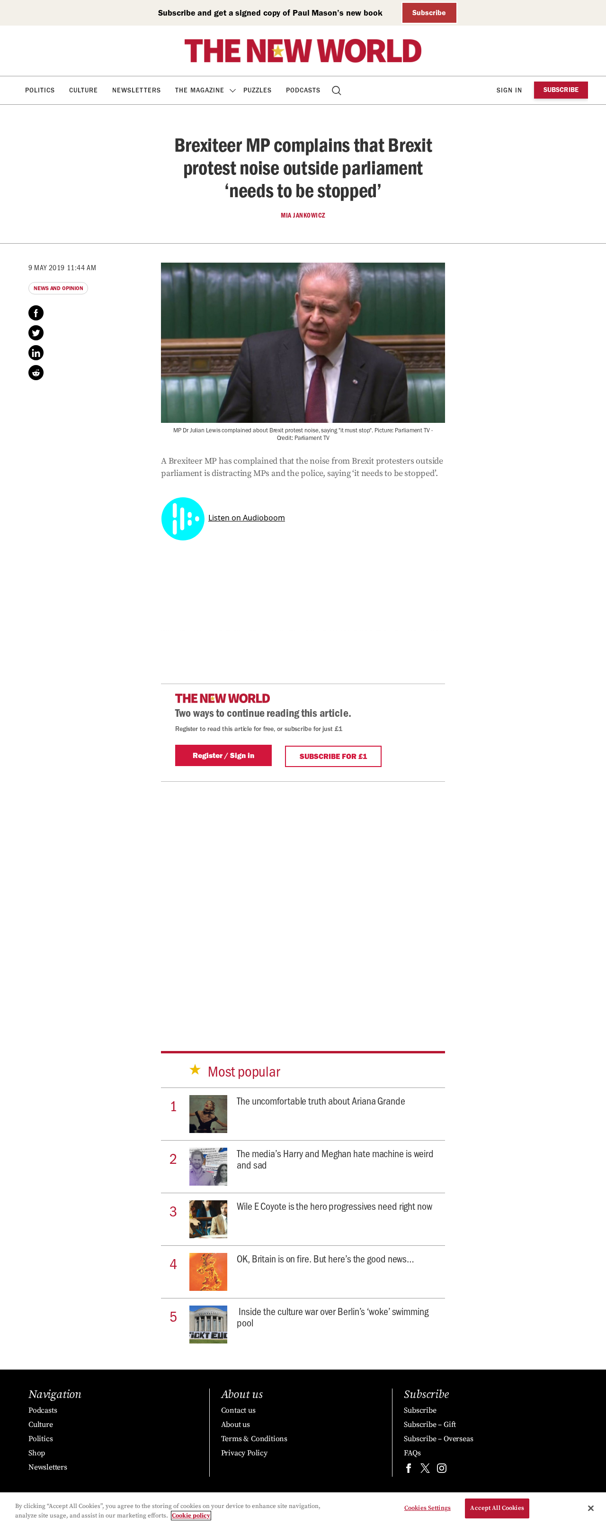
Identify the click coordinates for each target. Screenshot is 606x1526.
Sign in (509, 90)
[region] (303, 1509)
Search (337, 90)
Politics (40, 90)
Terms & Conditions (254, 1439)
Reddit (36, 372)
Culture (83, 90)
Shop (36, 1453)
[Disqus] (303, 900)
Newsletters (136, 90)
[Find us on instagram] (441, 1470)
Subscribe (429, 12)
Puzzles (257, 90)
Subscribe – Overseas (438, 1439)
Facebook (36, 312)
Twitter (36, 332)
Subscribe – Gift (430, 1424)
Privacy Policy (244, 1453)
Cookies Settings (427, 1508)
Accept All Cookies (497, 1508)
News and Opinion (58, 288)
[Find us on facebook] (408, 1470)
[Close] (590, 1508)
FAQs (412, 1453)
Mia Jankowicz (303, 215)
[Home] (303, 51)
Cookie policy (191, 1515)
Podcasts (303, 90)
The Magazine (199, 90)
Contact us (238, 1410)
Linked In (36, 352)
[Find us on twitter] (425, 1470)
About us (235, 1424)
